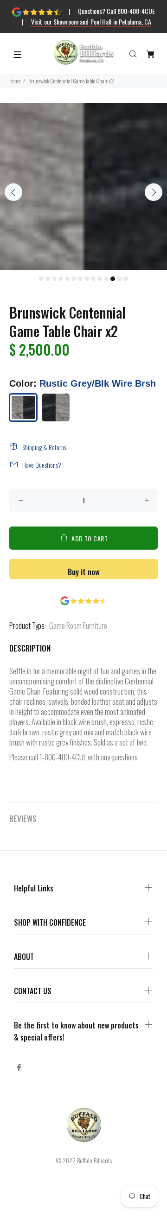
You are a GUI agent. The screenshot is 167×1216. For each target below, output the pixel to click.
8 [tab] (86, 278)
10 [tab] (99, 278)
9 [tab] (93, 278)
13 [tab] (119, 278)
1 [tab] (41, 278)
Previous (13, 192)
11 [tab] (106, 278)
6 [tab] (73, 278)
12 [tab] (112, 278)
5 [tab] (67, 278)
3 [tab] (54, 278)
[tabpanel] (83, 186)
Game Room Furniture (78, 625)
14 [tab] (125, 278)
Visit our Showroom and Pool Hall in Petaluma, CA (91, 21)
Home (14, 81)
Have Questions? (41, 465)
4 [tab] (60, 278)
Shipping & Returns (44, 447)
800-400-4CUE (136, 11)
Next (153, 192)
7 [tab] (80, 278)
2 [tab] (47, 278)
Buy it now (84, 571)
